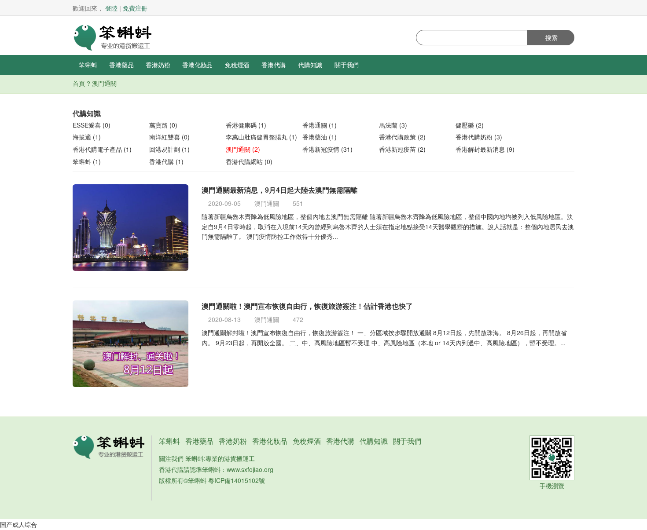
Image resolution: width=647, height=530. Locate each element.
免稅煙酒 (237, 64)
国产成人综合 (18, 524)
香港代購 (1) (166, 161)
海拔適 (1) (87, 136)
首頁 (79, 83)
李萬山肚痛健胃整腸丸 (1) (261, 136)
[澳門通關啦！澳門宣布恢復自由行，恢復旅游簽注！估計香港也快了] (130, 343)
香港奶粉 (158, 64)
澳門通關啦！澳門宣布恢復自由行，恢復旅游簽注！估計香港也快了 (307, 306)
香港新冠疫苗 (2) (402, 149)
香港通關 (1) (319, 125)
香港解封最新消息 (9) (485, 149)
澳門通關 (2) (243, 149)
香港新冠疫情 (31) (327, 149)
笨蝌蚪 (88, 64)
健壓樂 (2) (470, 125)
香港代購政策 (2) (402, 136)
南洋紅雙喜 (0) (169, 136)
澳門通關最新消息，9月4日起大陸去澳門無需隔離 (279, 190)
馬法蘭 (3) (393, 125)
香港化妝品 (197, 64)
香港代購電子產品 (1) (102, 149)
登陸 (111, 8)
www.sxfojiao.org (250, 469)
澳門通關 (266, 203)
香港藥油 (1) (319, 136)
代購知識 (310, 64)
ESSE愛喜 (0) (91, 125)
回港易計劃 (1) (169, 149)
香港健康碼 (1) (246, 125)
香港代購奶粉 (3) (479, 136)
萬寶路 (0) (163, 125)
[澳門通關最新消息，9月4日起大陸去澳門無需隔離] (130, 227)
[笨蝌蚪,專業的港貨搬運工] (112, 36)
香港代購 (273, 64)
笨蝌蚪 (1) (87, 161)
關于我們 (347, 64)
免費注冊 (135, 8)
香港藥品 (121, 64)
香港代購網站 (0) (249, 161)
